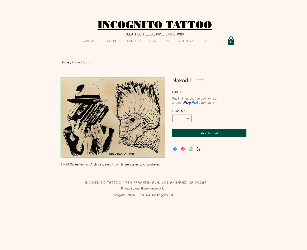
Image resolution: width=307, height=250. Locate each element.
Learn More (206, 103)
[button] (231, 40)
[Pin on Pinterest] (182, 149)
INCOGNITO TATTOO (155, 25)
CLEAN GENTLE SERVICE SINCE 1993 (154, 34)
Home (65, 62)
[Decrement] (175, 118)
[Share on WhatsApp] (190, 149)
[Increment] (188, 118)
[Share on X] (198, 149)
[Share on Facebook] (175, 149)
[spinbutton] (182, 118)
